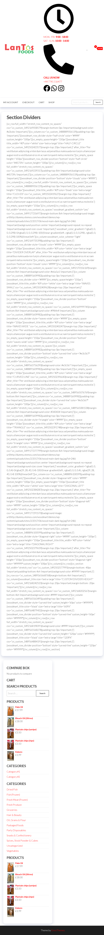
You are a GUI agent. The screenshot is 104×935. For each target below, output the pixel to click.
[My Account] (90, 48)
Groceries (12, 809)
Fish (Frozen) (13, 794)
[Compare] (84, 48)
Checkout (28, 102)
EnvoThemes (58, 930)
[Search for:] (28, 693)
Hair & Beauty (14, 814)
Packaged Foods (15, 825)
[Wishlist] (87, 48)
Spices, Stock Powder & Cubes (22, 840)
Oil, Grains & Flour (16, 820)
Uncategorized (14, 845)
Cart (41, 102)
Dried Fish (12, 789)
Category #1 (13, 771)
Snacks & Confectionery (19, 835)
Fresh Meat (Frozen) (17, 799)
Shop (51, 102)
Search (98, 102)
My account (10, 102)
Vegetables (13, 850)
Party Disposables (16, 830)
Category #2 (13, 776)
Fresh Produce (14, 804)
